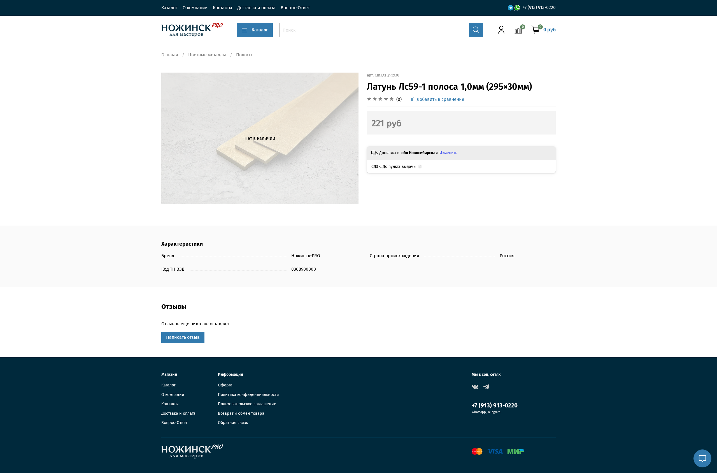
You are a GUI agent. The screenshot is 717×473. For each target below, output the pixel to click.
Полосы (244, 54)
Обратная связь (233, 422)
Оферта (225, 385)
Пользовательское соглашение (247, 404)
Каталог (169, 7)
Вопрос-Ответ (295, 7)
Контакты (222, 7)
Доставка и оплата (256, 7)
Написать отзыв (183, 337)
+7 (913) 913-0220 (539, 7)
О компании (195, 7)
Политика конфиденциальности (248, 394)
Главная (169, 54)
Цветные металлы (207, 54)
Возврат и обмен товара (241, 413)
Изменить (448, 152)
